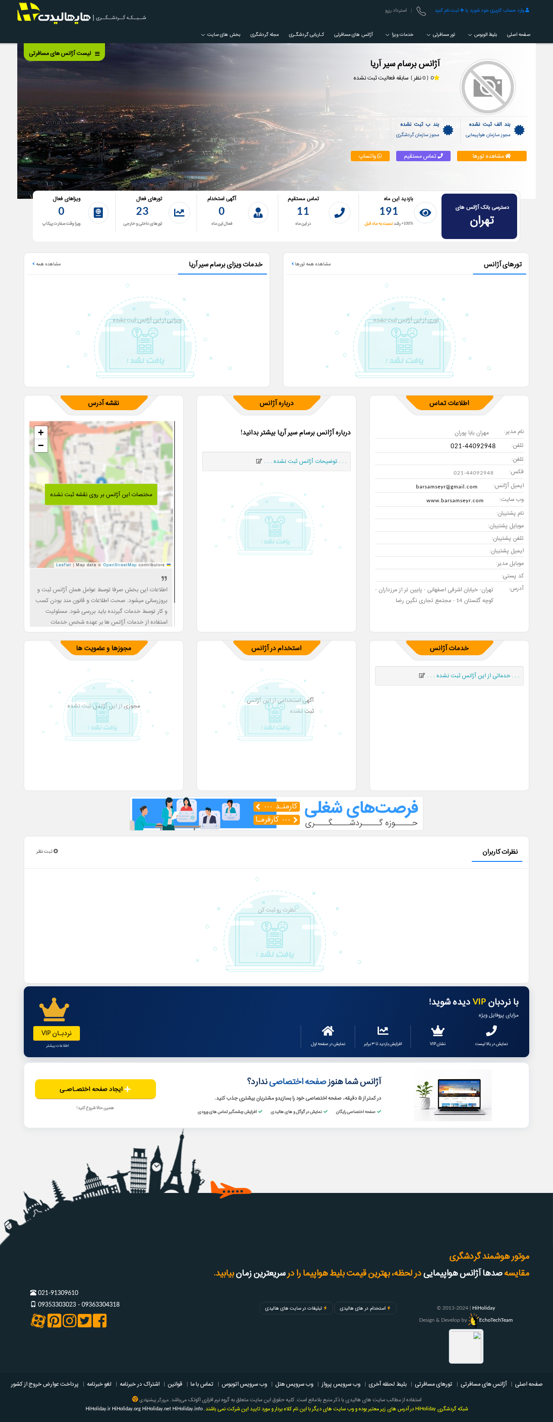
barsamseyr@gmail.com (447, 486)
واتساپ (368, 156)
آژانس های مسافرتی (353, 34)
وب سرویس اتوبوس (244, 1384)
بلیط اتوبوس (485, 34)
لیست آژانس (60, 53)
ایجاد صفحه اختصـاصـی (92, 1089)
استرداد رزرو (396, 10)
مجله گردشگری (265, 34)
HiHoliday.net (156, 1408)
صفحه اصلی (519, 34)
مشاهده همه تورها (312, 264)
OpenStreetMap (120, 565)
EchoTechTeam (496, 1320)
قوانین (175, 1384)
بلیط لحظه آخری (388, 1384)
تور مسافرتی (443, 34)
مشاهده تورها (489, 156)
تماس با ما (202, 1384)
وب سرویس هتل (294, 1384)
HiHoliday (483, 1307)
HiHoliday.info (187, 1408)
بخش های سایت (223, 34)
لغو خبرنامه (99, 1384)
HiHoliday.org (126, 1408)
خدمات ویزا (402, 34)
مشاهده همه (47, 264)
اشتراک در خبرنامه (139, 1384)
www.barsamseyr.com (455, 500)
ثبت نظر (45, 851)
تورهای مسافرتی (433, 1384)
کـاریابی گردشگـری (306, 34)
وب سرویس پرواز (340, 1384)
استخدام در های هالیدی (362, 1308)
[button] (41, 432)
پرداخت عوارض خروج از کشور (45, 1384)
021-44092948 (473, 446)
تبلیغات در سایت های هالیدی (293, 1308)
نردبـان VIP (56, 1033)
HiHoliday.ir (98, 1408)
